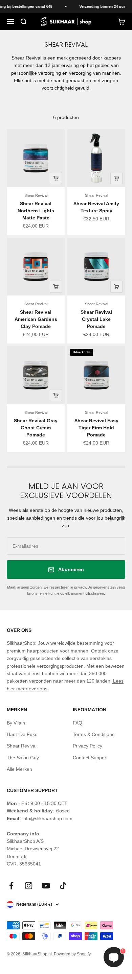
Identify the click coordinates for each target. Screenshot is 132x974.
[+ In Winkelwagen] (56, 178)
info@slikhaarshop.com (47, 818)
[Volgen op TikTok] (63, 885)
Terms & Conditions (93, 734)
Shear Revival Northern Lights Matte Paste (36, 210)
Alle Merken (19, 769)
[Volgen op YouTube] (45, 885)
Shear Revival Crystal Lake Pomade (96, 319)
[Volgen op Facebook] (11, 885)
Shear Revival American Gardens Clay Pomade (36, 319)
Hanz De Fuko (22, 734)
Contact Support (90, 757)
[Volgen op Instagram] (28, 885)
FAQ (77, 723)
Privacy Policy (87, 746)
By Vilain (16, 723)
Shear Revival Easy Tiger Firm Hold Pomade (96, 427)
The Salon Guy (23, 757)
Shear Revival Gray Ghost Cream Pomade (36, 427)
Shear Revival (35, 195)
